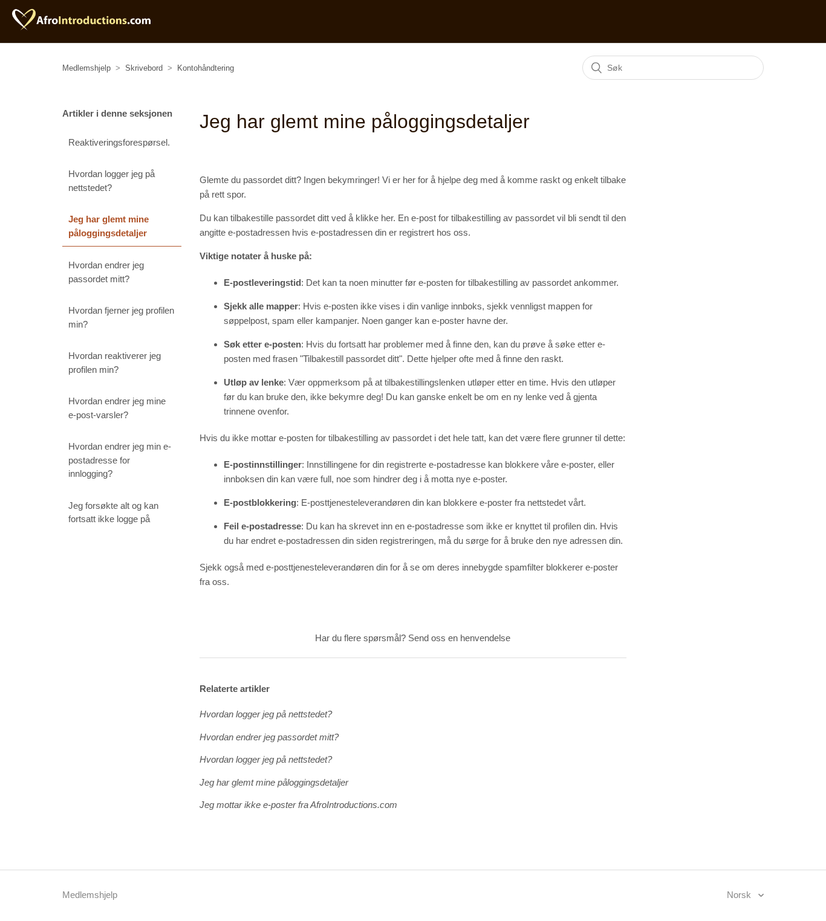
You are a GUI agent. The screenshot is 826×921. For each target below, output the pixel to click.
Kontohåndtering (205, 68)
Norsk (740, 895)
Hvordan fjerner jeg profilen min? (121, 317)
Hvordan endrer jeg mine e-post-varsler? (117, 408)
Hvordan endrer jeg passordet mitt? (106, 272)
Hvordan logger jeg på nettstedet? (111, 181)
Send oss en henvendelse (459, 638)
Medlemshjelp (86, 68)
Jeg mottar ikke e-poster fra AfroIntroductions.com (298, 805)
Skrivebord (144, 68)
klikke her (374, 218)
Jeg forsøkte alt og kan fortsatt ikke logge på (113, 512)
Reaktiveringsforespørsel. (119, 142)
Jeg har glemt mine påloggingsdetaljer (108, 226)
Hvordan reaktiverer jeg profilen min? (114, 363)
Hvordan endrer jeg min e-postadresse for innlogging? (119, 460)
